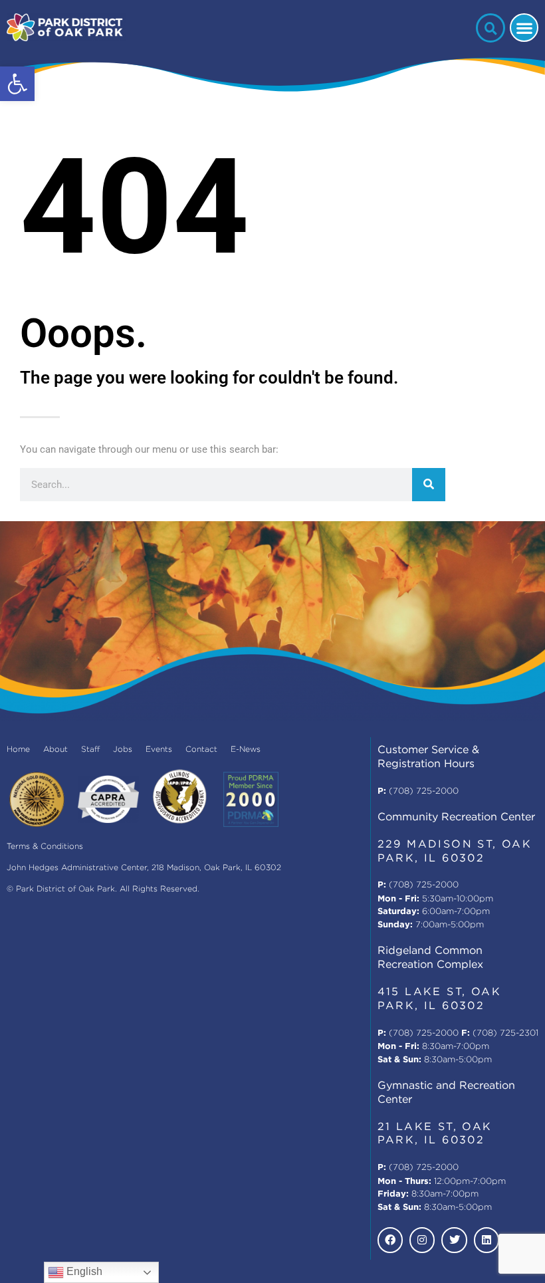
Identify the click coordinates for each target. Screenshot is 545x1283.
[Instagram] (422, 1239)
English (83, 1271)
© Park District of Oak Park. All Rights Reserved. (103, 889)
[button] (17, 83)
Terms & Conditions (45, 846)
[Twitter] (454, 1239)
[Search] (428, 484)
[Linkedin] (486, 1239)
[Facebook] (390, 1239)
